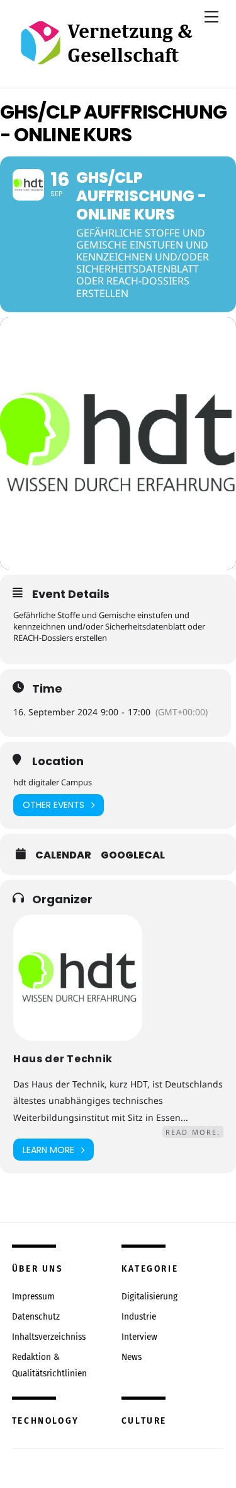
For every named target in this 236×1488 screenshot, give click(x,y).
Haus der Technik (63, 1059)
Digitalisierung (149, 1296)
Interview (139, 1337)
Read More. (193, 1132)
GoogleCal (133, 855)
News (131, 1357)
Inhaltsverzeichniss (49, 1337)
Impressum (33, 1296)
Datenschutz (36, 1316)
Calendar (63, 855)
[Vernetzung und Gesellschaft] (106, 51)
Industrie (138, 1316)
